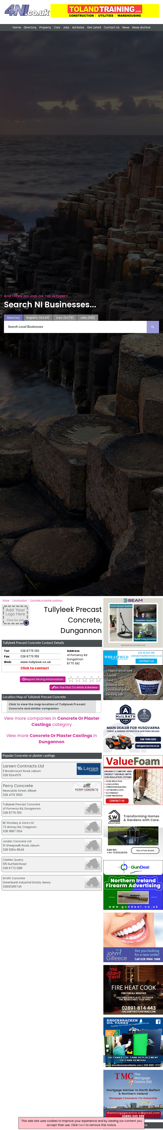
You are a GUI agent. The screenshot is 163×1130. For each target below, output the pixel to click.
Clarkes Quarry (13, 860)
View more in (51, 739)
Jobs (66, 27)
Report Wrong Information (44, 679)
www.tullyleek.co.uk (35, 662)
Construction (19, 600)
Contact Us (111, 27)
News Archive (141, 27)
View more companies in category (51, 721)
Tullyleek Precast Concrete (21, 804)
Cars (57, 27)
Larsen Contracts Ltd (23, 766)
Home (17, 27)
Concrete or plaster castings (46, 600)
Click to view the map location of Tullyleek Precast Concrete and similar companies (47, 706)
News (125, 27)
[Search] (153, 327)
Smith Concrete (14, 878)
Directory (30, 27)
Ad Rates (78, 27)
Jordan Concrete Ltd (17, 841)
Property (45, 27)
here (82, 1125)
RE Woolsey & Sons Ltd (18, 823)
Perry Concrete (18, 785)
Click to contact (34, 668)
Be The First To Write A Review (76, 687)
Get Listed (94, 27)
